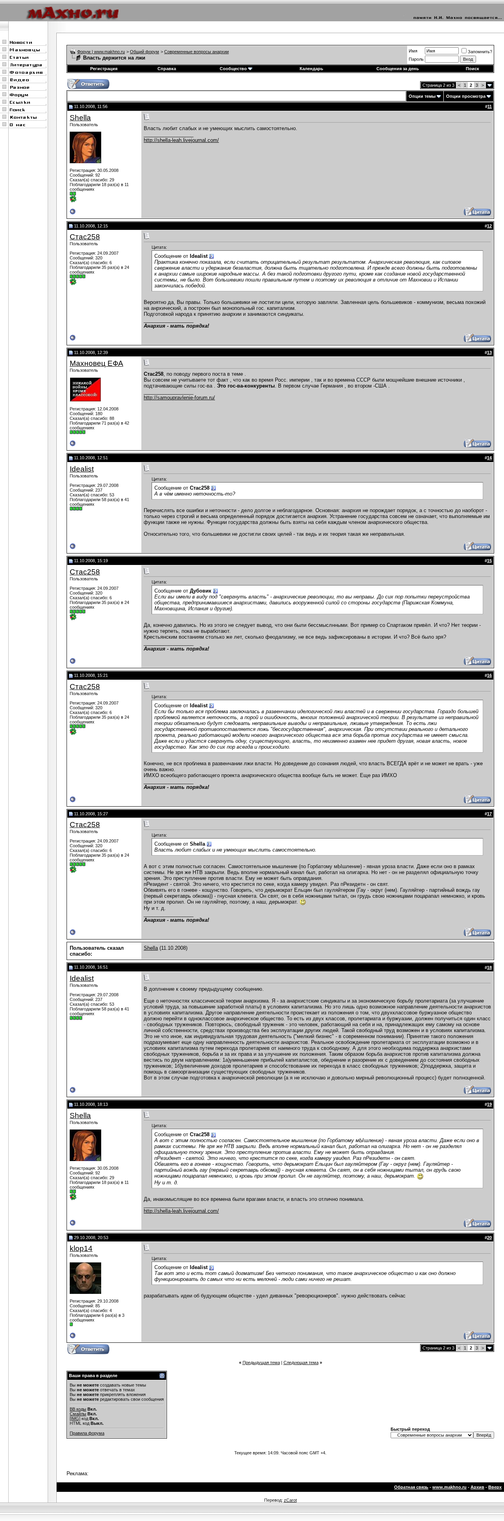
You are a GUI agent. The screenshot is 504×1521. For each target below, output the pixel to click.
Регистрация (103, 68)
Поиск (472, 68)
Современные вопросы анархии (196, 51)
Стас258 (85, 237)
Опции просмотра (465, 96)
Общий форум (144, 51)
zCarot (290, 1500)
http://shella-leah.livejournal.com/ (181, 140)
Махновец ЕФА (96, 363)
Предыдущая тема (261, 1362)
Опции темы (422, 96)
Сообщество (233, 68)
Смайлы (78, 1413)
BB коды (78, 1409)
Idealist (82, 469)
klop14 (81, 1248)
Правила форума (87, 1433)
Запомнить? (480, 51)
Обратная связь (411, 1487)
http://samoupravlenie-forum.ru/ (179, 398)
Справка (167, 68)
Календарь (311, 68)
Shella (80, 118)
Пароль (416, 59)
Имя (413, 50)
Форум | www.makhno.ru (101, 51)
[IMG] (75, 1418)
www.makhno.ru (449, 1487)
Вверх (495, 1487)
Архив (477, 1487)
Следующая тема (301, 1362)
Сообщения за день (397, 68)
